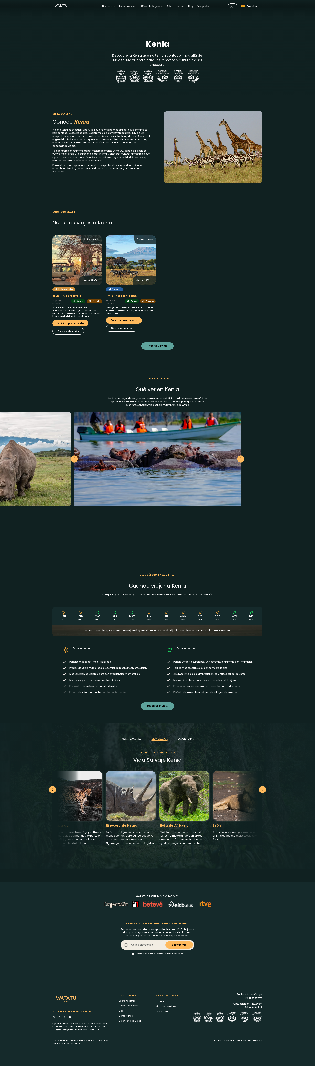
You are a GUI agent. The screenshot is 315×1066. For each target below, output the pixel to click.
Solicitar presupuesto (70, 323)
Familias (160, 1001)
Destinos (107, 6)
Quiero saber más (68, 331)
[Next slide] (262, 789)
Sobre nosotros (175, 6)
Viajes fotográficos (166, 1006)
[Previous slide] (74, 459)
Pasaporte (203, 6)
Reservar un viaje (157, 706)
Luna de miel (162, 1011)
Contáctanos (126, 1016)
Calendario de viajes (130, 1020)
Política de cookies (224, 1040)
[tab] (131, 739)
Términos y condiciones (249, 1040)
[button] (108, 6)
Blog (190, 6)
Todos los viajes (128, 6)
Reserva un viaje (157, 345)
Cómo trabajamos (152, 6)
